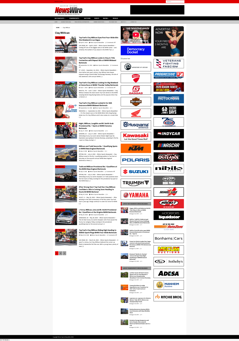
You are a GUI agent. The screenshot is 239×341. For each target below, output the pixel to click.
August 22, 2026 (135, 235)
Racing (105, 18)
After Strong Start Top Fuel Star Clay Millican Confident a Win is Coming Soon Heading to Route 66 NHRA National (97, 189)
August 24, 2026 (135, 213)
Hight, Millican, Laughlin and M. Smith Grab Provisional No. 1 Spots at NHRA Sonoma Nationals (96, 126)
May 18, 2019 (84, 214)
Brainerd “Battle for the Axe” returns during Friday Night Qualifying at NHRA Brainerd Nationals (138, 256)
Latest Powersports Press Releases (135, 268)
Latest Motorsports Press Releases (135, 204)
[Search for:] (175, 1)
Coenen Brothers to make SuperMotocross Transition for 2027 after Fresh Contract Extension (139, 288)
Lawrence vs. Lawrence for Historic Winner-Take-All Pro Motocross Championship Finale (140, 299)
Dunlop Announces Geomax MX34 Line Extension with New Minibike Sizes (140, 311)
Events (96, 18)
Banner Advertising (99, 22)
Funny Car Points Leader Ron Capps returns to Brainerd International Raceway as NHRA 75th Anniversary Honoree (140, 243)
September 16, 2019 (86, 108)
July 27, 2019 (84, 131)
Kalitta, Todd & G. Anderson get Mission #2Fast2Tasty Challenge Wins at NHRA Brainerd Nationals (140, 221)
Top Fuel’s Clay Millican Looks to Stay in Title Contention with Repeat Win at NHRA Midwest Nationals (97, 60)
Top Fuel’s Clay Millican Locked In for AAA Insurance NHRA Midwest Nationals (95, 104)
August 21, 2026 (135, 248)
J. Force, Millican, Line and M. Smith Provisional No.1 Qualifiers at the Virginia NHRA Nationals (97, 211)
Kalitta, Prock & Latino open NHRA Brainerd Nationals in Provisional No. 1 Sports (140, 232)
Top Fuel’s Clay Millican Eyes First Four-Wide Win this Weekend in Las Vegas (98, 38)
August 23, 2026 (135, 224)
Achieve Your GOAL (66, 22)
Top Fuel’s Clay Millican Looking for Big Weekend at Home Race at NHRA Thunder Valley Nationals (98, 83)
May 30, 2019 (84, 194)
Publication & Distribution (82, 22)
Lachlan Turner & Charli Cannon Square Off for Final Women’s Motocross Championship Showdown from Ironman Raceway (140, 275)
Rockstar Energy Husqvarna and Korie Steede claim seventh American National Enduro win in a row (140, 322)
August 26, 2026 (135, 280)
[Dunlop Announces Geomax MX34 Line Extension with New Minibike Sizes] (124, 311)
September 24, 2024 (86, 65)
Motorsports (59, 18)
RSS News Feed (113, 22)
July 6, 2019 (83, 151)
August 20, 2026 (135, 261)
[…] (113, 50)
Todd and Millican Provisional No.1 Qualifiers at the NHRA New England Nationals (98, 167)
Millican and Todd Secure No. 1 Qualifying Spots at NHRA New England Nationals (98, 147)
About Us (123, 22)
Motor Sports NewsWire (97, 42)
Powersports (74, 18)
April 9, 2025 (84, 42)
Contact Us (133, 22)
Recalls (115, 18)
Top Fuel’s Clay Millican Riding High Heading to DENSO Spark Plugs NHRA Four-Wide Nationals (98, 231)
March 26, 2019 (84, 235)
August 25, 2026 (135, 327)
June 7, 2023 (83, 87)
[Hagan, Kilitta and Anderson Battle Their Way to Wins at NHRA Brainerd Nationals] (124, 210)
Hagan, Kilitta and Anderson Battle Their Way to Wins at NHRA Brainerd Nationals (140, 210)
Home (56, 22)
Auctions (87, 18)
